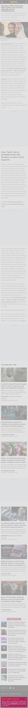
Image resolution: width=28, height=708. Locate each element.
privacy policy (14, 703)
